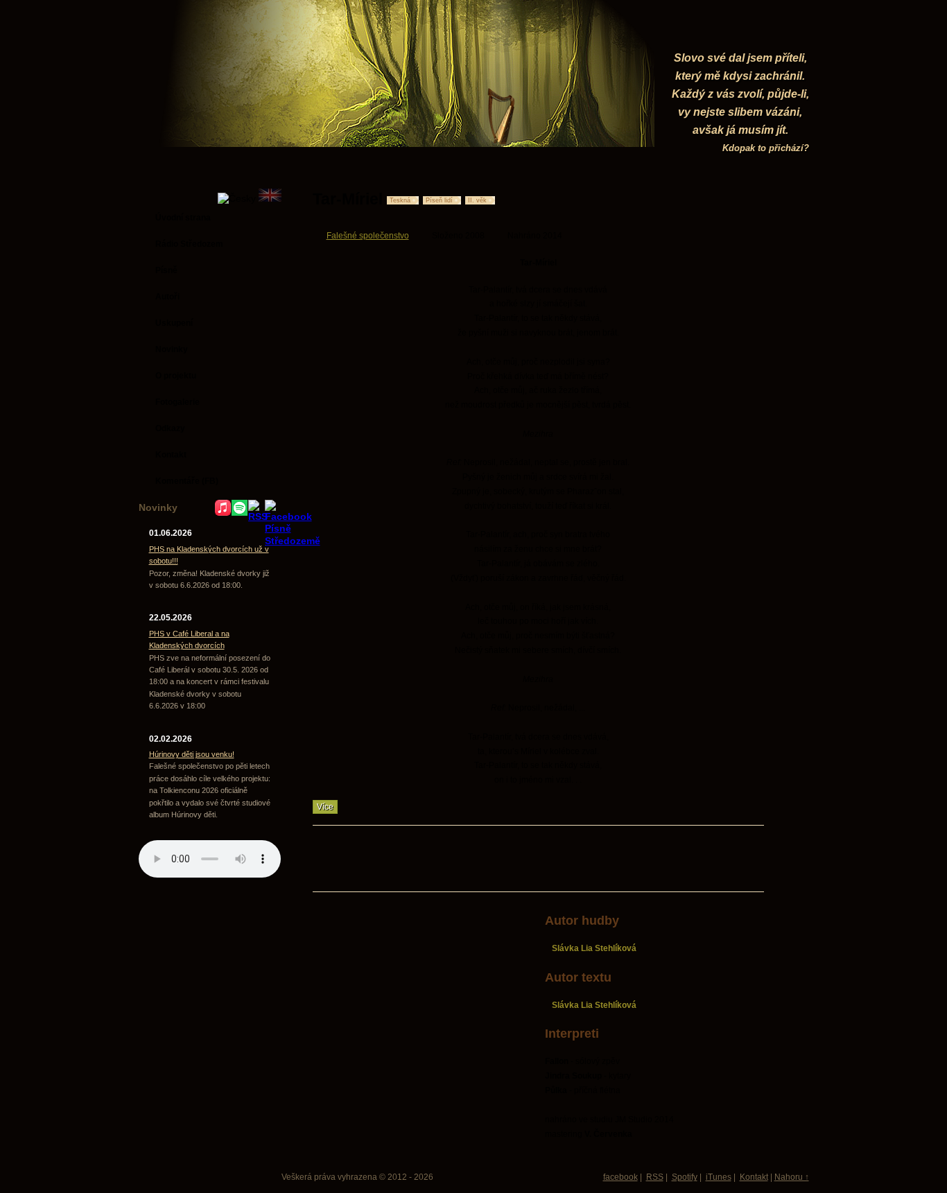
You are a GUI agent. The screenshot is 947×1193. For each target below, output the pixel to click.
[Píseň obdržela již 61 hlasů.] (717, 199)
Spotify (684, 1177)
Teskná (400, 200)
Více (325, 807)
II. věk (477, 200)
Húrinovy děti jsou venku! (191, 754)
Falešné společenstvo (368, 236)
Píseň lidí (439, 200)
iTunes (718, 1177)
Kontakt (754, 1177)
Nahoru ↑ (791, 1177)
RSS (654, 1177)
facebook (620, 1177)
